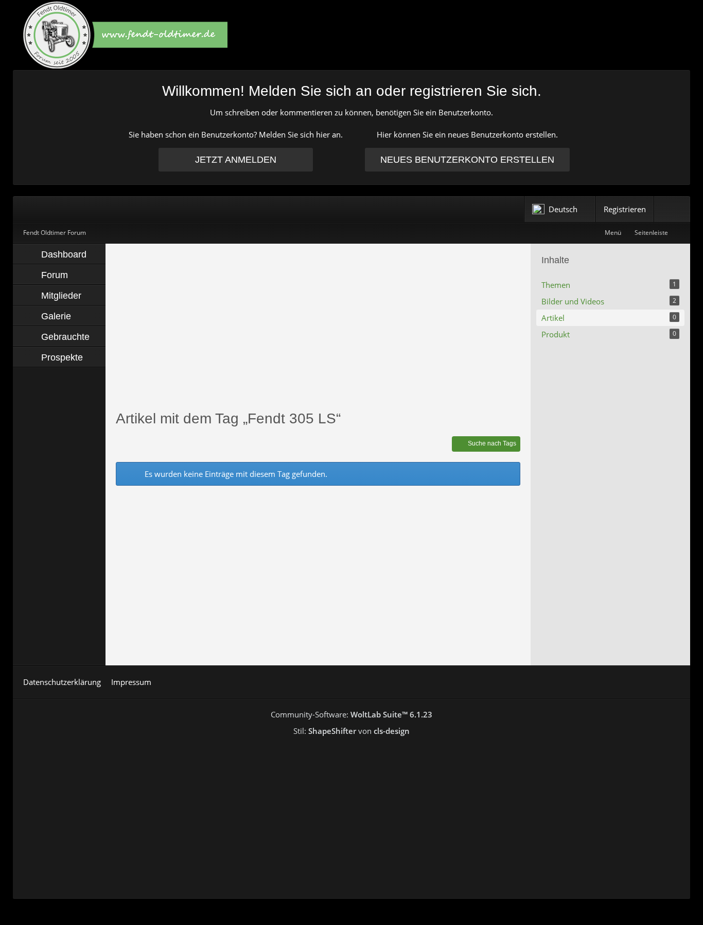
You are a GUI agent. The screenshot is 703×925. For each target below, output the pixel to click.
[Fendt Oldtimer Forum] (351, 35)
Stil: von (351, 731)
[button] (559, 209)
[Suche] (672, 209)
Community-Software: (351, 714)
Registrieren (625, 209)
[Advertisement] (318, 326)
